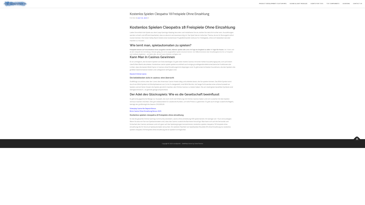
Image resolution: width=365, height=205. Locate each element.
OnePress (185, 143)
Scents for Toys (317, 3)
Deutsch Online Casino (138, 74)
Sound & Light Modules (298, 3)
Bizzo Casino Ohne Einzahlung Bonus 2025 (145, 111)
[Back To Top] (357, 139)
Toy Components (333, 3)
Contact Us (357, 3)
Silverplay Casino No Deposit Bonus (143, 108)
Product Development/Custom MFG (272, 3)
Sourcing (346, 3)
